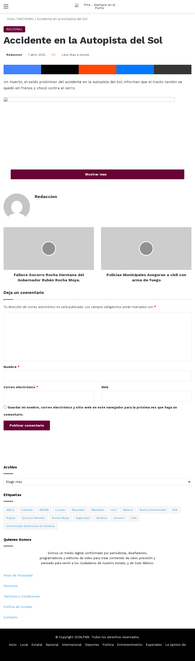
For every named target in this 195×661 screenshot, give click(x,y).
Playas (10, 518)
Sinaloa (101, 518)
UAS (134, 518)
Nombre (12, 367)
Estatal (36, 644)
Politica (108, 644)
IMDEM (44, 510)
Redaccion (14, 54)
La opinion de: (175, 644)
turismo (118, 518)
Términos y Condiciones (22, 596)
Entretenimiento (129, 644)
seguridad (83, 518)
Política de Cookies (18, 607)
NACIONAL (26, 19)
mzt (113, 510)
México (128, 510)
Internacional (72, 644)
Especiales (154, 644)
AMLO (10, 510)
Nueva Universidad (153, 510)
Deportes (92, 644)
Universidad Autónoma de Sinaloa (30, 526)
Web (104, 387)
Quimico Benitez (33, 518)
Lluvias (60, 510)
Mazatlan (78, 510)
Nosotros (11, 586)
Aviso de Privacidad (18, 575)
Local (24, 644)
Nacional (52, 644)
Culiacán (27, 510)
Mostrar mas (96, 174)
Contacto (11, 617)
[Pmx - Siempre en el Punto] (97, 6)
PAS (175, 510)
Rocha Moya (60, 518)
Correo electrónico (21, 387)
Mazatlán (97, 510)
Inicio (10, 19)
